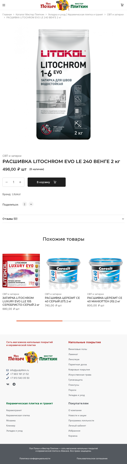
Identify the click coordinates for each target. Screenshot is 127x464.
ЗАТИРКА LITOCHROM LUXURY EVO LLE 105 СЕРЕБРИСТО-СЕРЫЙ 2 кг (20, 301)
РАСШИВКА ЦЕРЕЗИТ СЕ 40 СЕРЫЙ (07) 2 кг (62, 299)
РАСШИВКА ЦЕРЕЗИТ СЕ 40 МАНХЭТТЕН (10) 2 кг (104, 299)
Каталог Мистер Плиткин (30, 14)
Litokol (16, 194)
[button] (37, 255)
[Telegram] (14, 384)
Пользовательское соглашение (92, 458)
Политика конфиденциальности (35, 458)
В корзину (44, 182)
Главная (7, 14)
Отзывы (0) (9, 218)
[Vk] (7, 384)
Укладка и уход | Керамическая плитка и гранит (75, 14)
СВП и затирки (115, 14)
